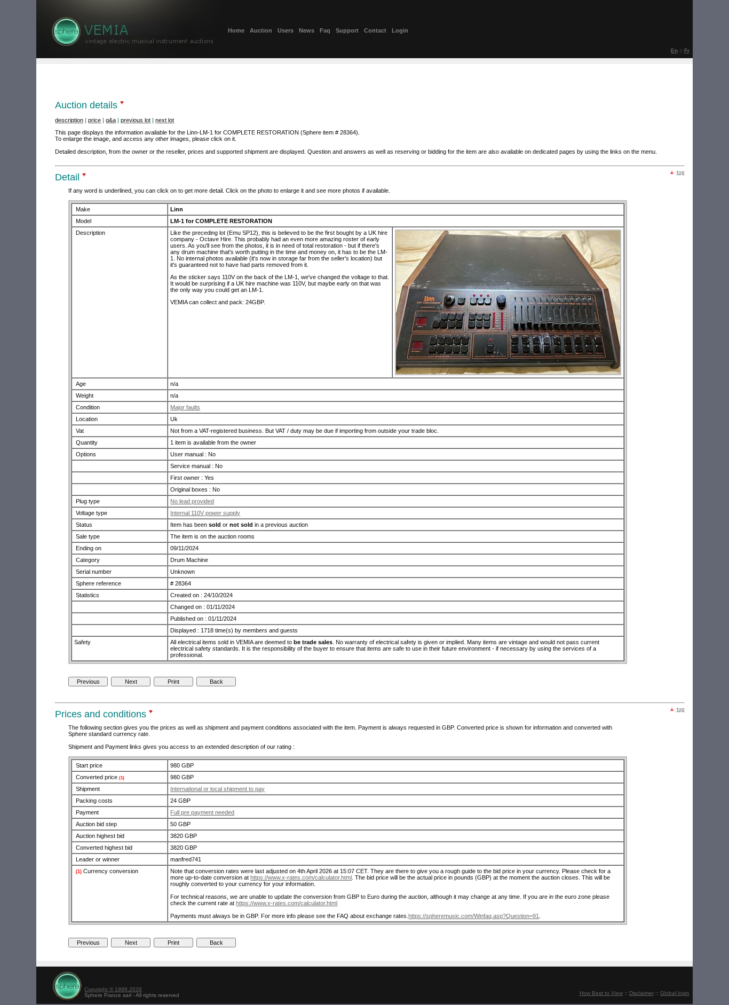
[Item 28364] (508, 373)
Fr (687, 50)
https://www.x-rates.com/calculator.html (301, 877)
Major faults (185, 407)
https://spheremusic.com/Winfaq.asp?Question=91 (473, 916)
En (674, 50)
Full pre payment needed (202, 812)
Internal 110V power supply (205, 513)
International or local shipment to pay (217, 789)
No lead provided (192, 501)
